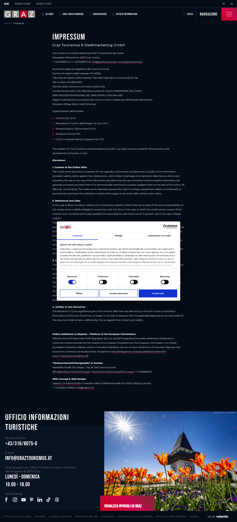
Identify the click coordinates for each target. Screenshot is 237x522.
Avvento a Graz (44, 3)
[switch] (103, 282)
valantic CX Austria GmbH (67, 383)
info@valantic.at (85, 387)
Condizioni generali (60, 516)
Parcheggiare (100, 14)
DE (224, 3)
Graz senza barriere (73, 14)
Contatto (40, 516)
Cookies (194, 516)
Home (6, 3)
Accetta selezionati (118, 293)
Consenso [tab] (77, 235)
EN (231, 3)
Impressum (108, 516)
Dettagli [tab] (118, 235)
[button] (7, 500)
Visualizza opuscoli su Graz (123, 505)
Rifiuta (79, 293)
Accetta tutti (158, 293)
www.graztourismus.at (130, 62)
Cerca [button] (190, 14)
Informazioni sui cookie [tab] (159, 235)
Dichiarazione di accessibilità (135, 516)
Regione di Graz (23, 3)
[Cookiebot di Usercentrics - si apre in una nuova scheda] (165, 227)
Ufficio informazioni (127, 14)
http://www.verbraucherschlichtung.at (113, 372)
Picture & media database (171, 516)
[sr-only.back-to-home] (21, 14)
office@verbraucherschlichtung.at (71, 372)
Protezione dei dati (86, 516)
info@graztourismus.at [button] (28, 458)
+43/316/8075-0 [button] (21, 443)
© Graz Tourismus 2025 (17, 516)
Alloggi (49, 14)
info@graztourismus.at (104, 62)
